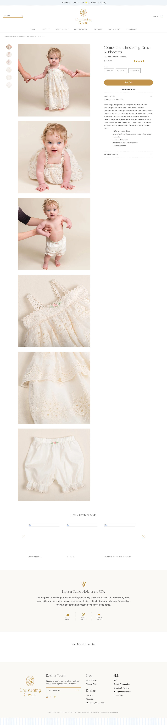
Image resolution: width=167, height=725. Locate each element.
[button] (139, 61)
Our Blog (89, 695)
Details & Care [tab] (111, 154)
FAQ (115, 680)
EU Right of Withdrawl (122, 692)
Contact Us (118, 695)
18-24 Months (134, 70)
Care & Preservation (122, 684)
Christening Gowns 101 (95, 703)
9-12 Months (121, 70)
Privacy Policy (92, 712)
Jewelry (98, 29)
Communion (131, 29)
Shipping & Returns (121, 688)
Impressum (103, 712)
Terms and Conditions (78, 712)
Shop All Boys (91, 680)
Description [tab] (110, 96)
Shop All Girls (91, 684)
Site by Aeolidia (113, 712)
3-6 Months (109, 70)
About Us (89, 699)
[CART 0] (162, 16)
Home (6, 36)
